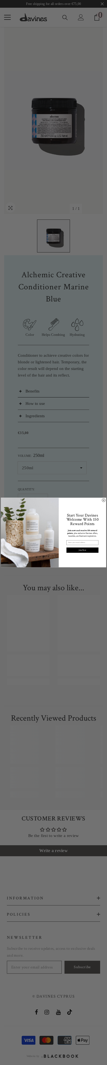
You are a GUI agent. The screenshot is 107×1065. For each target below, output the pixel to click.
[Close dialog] (103, 500)
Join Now (82, 550)
